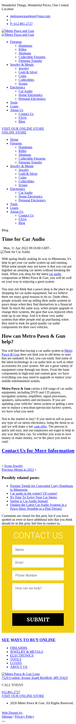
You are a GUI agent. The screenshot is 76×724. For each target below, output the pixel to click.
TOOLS (15, 659)
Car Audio (26, 91)
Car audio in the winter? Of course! (33, 493)
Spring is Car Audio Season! (29, 501)
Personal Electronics (32, 98)
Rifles (22, 49)
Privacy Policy (24, 716)
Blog (22, 121)
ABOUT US (18, 667)
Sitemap (7, 716)
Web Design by (12, 713)
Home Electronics (30, 95)
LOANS (16, 663)
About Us (16, 110)
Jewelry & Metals (22, 64)
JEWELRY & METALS (26, 651)
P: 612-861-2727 (21, 23)
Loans (14, 106)
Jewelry (24, 68)
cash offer (40, 426)
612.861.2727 (11, 692)
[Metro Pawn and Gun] (18, 31)
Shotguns (25, 53)
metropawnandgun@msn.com (30, 16)
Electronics (17, 87)
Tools (14, 102)
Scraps (23, 83)
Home (14, 139)
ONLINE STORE (14, 132)
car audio (55, 274)
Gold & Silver (28, 72)
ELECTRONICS (22, 655)
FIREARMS (18, 648)
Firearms (16, 42)
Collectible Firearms (32, 57)
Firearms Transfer (30, 61)
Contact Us (26, 114)
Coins (22, 76)
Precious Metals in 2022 (18, 469)
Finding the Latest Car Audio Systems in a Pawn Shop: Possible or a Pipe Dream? (38, 506)
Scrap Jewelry (13, 466)
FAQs (23, 117)
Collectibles (26, 80)
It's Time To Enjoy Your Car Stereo (33, 497)
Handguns (25, 45)
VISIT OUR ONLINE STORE (23, 128)
